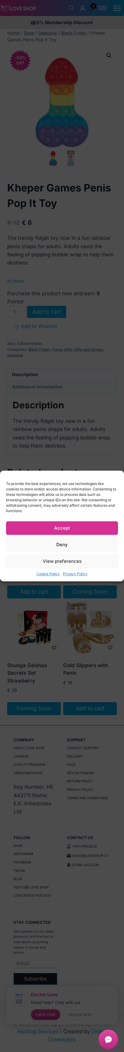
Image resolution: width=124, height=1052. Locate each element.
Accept (62, 528)
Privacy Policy (75, 574)
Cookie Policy (48, 574)
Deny (62, 544)
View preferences (62, 561)
